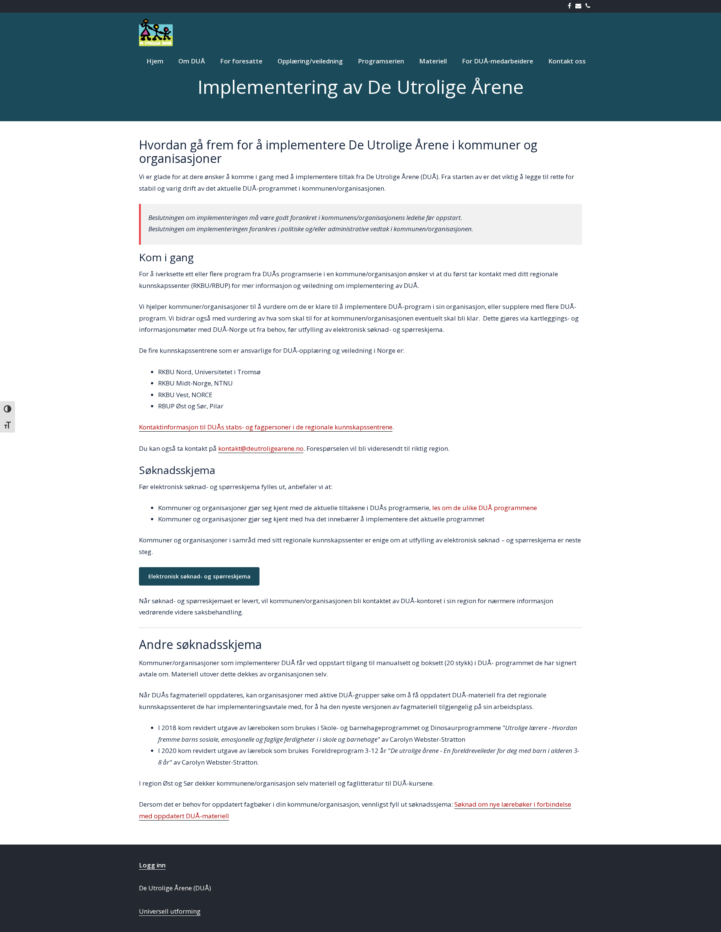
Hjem (154, 61)
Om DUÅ (191, 61)
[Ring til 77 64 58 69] (589, 6)
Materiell (433, 61)
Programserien (381, 61)
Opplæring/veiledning (310, 61)
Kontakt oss (567, 61)
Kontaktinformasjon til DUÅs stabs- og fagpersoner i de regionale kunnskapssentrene (265, 427)
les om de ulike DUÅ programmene (484, 507)
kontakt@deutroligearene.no (260, 448)
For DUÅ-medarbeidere (497, 61)
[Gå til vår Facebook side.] (571, 6)
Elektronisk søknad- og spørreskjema (199, 576)
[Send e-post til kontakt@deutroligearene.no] (579, 6)
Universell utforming (170, 911)
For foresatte (241, 61)
